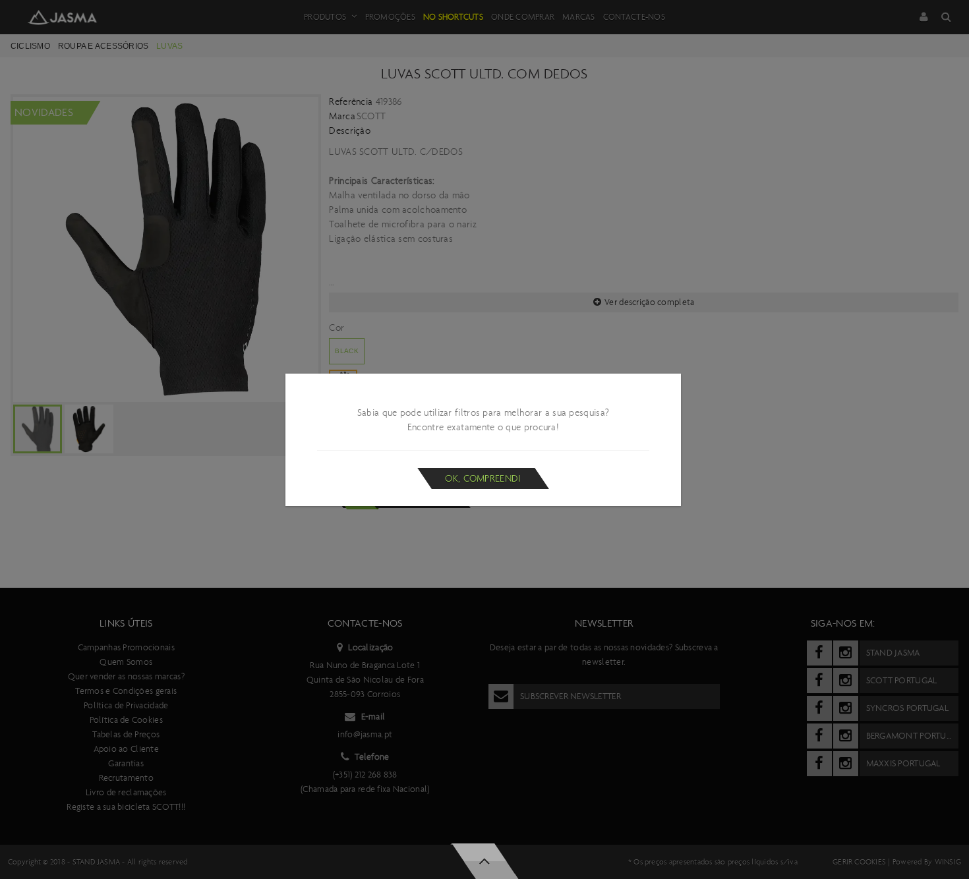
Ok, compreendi (483, 478)
